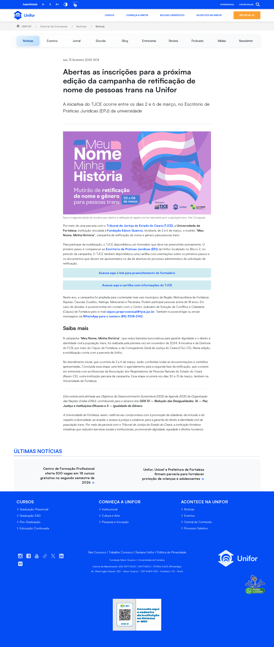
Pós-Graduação (30, 522)
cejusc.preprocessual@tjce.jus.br (130, 311)
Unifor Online (246, 4)
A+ (57, 4)
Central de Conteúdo (53, 26)
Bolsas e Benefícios (172, 15)
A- (43, 4)
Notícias (81, 26)
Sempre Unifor (145, 552)
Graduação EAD (30, 515)
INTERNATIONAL (227, 4)
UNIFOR (26, 26)
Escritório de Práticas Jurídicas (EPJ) (132, 249)
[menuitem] (28, 41)
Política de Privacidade (171, 552)
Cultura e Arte (111, 515)
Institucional (109, 509)
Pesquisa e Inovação (115, 522)
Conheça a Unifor (137, 15)
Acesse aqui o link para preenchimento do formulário (137, 273)
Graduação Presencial (34, 509)
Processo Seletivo (196, 528)
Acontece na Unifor (209, 15)
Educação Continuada (34, 528)
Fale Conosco (97, 552)
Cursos (109, 15)
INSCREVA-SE (247, 15)
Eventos (189, 515)
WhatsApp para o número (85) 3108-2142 (113, 316)
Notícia (100, 26)
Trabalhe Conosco (121, 552)
